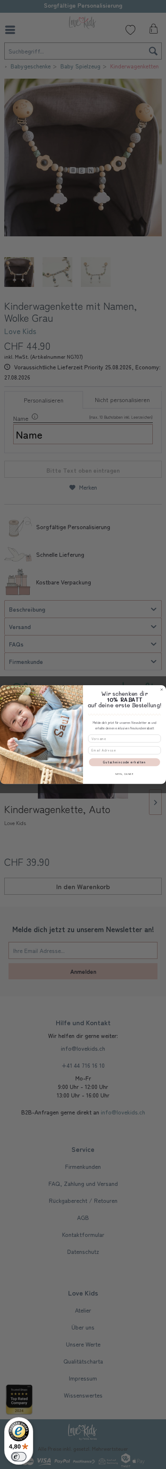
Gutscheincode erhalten (124, 762)
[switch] (18, 1456)
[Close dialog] (161, 689)
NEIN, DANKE (124, 774)
